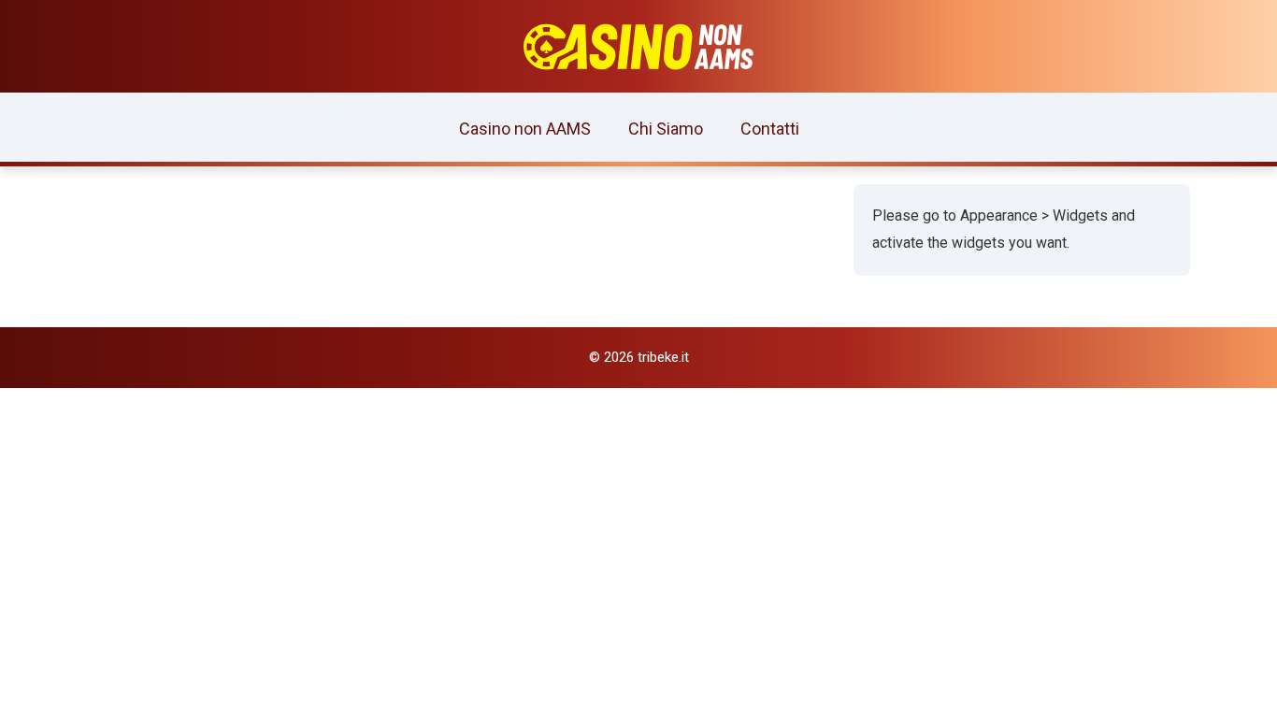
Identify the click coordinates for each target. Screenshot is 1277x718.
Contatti (769, 128)
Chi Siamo (665, 128)
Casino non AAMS (525, 128)
